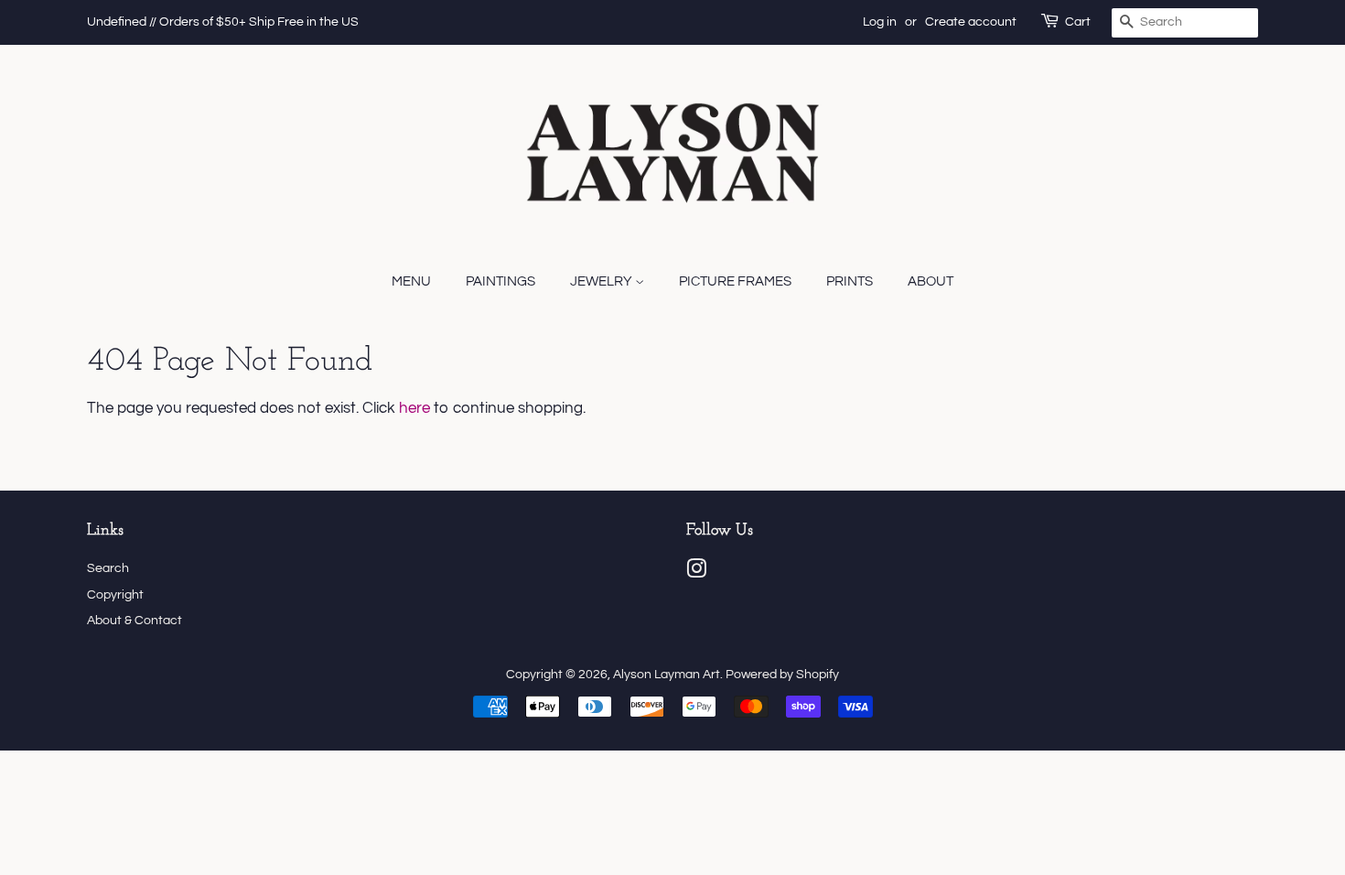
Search (108, 568)
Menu (411, 281)
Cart (1078, 22)
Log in (880, 22)
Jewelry (602, 281)
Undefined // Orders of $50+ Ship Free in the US (223, 22)
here (414, 408)
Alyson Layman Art (666, 674)
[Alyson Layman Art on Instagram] (696, 572)
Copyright (115, 594)
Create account (971, 22)
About (930, 281)
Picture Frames (735, 281)
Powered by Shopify (782, 674)
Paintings (500, 281)
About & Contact (134, 620)
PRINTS (849, 281)
